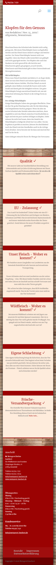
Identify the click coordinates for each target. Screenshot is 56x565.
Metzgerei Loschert (27, 561)
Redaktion (15, 32)
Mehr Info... (33, 416)
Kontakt (18, 550)
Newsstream (24, 35)
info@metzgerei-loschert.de (16, 477)
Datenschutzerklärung (26, 553)
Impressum (32, 550)
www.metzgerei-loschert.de (15, 479)
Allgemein (11, 35)
